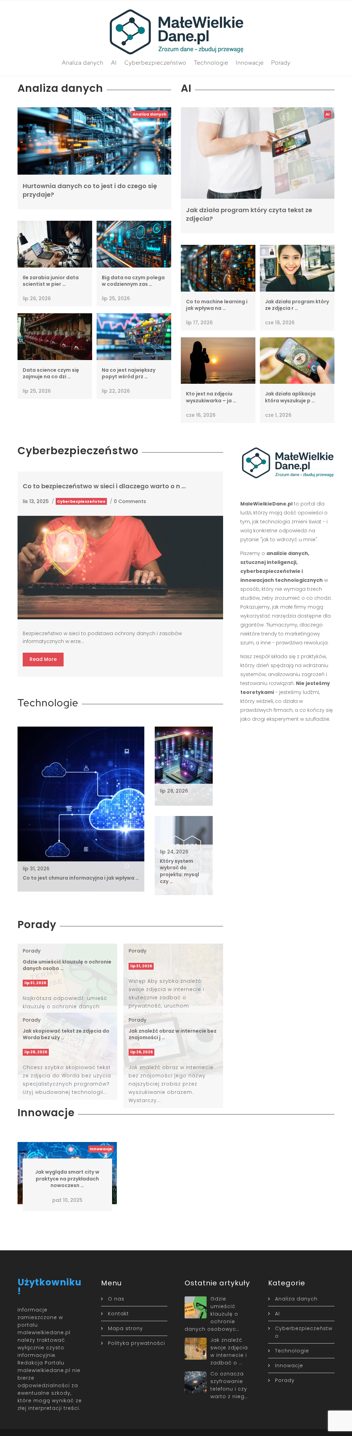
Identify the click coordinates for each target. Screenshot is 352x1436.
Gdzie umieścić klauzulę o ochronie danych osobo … (67, 965)
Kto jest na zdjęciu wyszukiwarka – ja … (211, 397)
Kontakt (118, 1313)
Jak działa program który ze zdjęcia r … (297, 305)
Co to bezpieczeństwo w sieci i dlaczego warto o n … (104, 486)
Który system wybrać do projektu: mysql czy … (179, 871)
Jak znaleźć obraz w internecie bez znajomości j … (173, 1034)
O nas (116, 1298)
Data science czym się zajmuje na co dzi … (51, 373)
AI (114, 62)
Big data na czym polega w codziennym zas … (133, 281)
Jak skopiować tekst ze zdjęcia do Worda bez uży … (66, 1034)
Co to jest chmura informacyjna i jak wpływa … (81, 877)
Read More (43, 659)
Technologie (211, 62)
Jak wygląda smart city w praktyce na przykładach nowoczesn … (67, 1178)
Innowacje (250, 62)
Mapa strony (125, 1328)
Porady (280, 62)
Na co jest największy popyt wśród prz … (128, 373)
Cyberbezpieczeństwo (155, 62)
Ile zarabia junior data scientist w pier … (51, 281)
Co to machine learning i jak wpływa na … (217, 305)
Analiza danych (82, 62)
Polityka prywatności (136, 1343)
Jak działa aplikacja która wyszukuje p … (290, 397)
